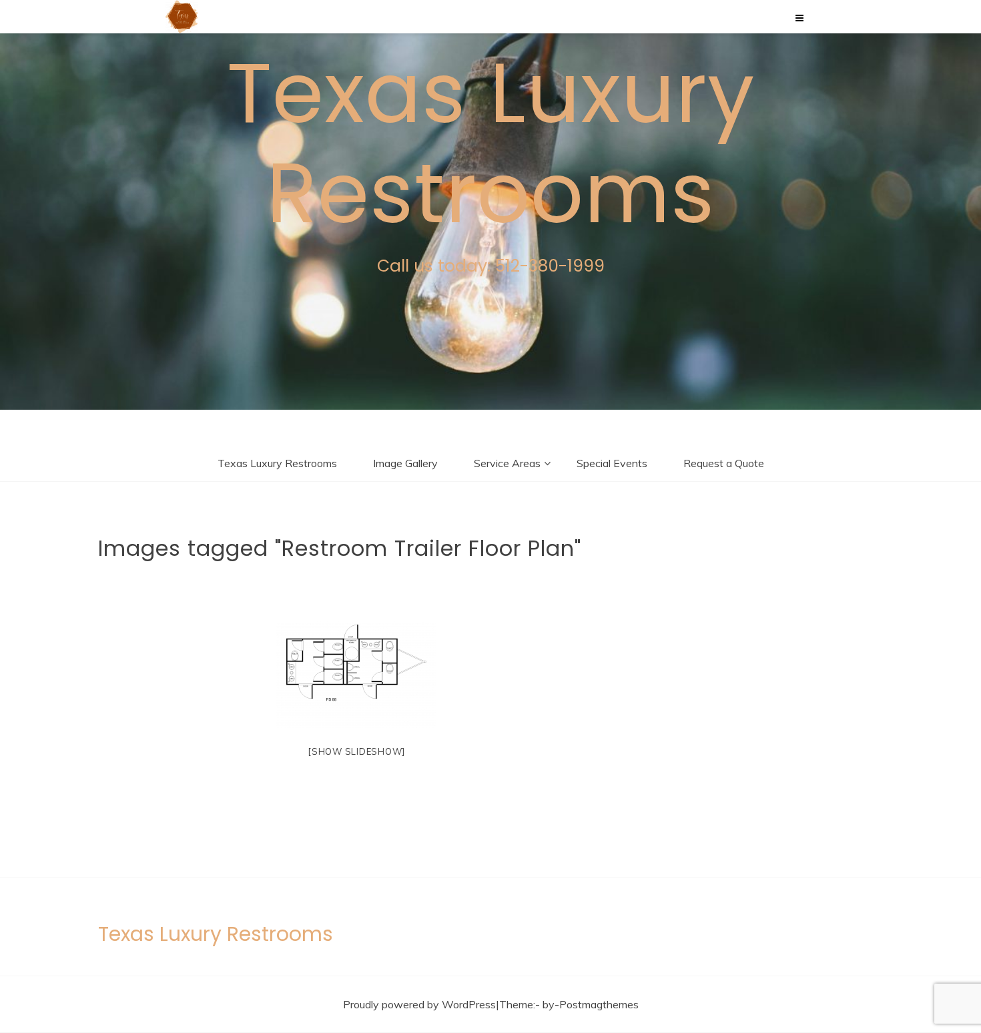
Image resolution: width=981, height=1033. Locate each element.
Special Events (612, 463)
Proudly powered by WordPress (419, 1004)
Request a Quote (723, 463)
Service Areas (507, 463)
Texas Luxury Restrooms (491, 143)
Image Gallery (405, 463)
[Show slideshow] (356, 751)
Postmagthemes (599, 1004)
